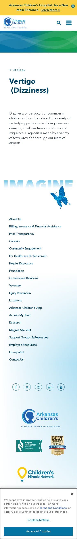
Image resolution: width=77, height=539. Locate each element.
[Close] (72, 493)
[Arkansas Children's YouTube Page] (61, 387)
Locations (15, 300)
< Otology (17, 70)
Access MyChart (20, 315)
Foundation (16, 271)
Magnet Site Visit (20, 330)
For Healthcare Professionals (28, 256)
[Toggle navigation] (69, 23)
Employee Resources (23, 345)
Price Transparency (21, 234)
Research (15, 322)
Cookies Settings (38, 519)
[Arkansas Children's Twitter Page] (27, 387)
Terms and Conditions (53, 507)
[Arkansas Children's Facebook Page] (16, 387)
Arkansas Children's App (25, 308)
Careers (14, 241)
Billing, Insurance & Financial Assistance (35, 226)
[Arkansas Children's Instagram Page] (38, 387)
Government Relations (23, 278)
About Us (15, 219)
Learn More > (50, 10)
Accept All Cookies (38, 531)
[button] (73, 6)
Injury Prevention (20, 293)
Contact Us (16, 359)
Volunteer (15, 285)
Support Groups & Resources (28, 337)
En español (16, 352)
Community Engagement (25, 248)
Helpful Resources (21, 263)
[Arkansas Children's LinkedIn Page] (49, 387)
